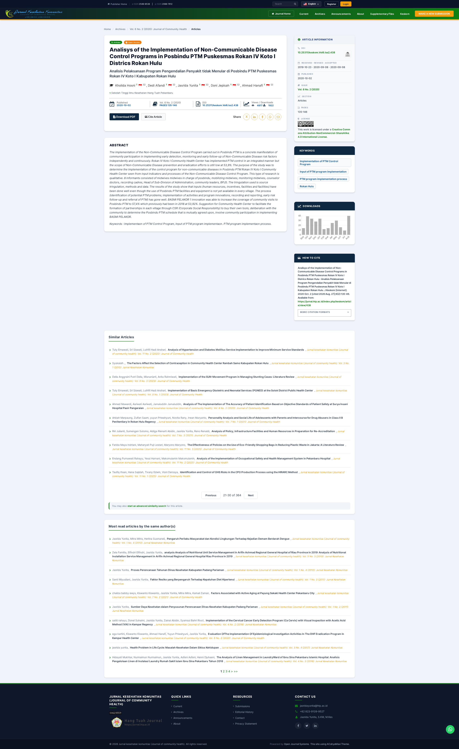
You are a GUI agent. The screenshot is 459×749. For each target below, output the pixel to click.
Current (304, 13)
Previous (210, 495)
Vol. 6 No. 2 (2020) (308, 89)
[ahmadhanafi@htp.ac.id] (272, 84)
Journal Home (283, 13)
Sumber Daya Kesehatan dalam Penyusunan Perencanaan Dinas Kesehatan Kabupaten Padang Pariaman (194, 606)
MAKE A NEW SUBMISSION (434, 13)
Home (107, 29)
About (360, 13)
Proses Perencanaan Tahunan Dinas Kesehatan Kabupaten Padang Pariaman (178, 569)
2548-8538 (144, 4)
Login (346, 4)
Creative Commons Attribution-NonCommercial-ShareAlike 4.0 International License (324, 133)
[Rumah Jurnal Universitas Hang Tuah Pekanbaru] (136, 727)
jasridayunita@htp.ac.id (314, 705)
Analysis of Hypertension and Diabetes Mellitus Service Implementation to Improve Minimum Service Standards (236, 349)
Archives (320, 13)
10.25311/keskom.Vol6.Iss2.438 (220, 105)
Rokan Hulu (307, 186)
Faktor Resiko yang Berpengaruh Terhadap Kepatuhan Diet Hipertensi (192, 579)
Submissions (242, 706)
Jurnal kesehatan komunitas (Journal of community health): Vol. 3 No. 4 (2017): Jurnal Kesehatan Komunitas (282, 647)
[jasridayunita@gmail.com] (207, 84)
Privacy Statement (246, 723)
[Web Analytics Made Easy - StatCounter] (115, 713)
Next (251, 495)
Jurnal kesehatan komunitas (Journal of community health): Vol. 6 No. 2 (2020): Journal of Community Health (207, 408)
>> (236, 671)
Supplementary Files (382, 13)
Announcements (341, 13)
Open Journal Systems (296, 744)
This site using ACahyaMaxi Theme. (330, 744)
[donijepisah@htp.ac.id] (144, 84)
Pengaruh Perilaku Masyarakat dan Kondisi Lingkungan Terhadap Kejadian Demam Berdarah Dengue (228, 538)
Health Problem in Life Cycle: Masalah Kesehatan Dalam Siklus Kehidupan (174, 647)
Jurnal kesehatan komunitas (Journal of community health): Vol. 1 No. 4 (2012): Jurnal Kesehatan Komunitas (287, 570)
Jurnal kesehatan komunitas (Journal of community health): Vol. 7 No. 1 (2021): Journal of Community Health (219, 421)
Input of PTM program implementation (323, 171)
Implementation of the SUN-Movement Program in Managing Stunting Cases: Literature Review (237, 376)
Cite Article (154, 116)
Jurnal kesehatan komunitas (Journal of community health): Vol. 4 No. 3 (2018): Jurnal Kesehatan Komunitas (286, 661)
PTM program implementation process (323, 178)
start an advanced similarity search (146, 505)
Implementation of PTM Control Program (319, 163)
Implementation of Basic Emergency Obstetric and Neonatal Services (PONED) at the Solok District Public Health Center (241, 390)
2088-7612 (167, 4)
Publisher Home (119, 4)
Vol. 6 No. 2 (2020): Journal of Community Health (158, 29)
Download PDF (125, 116)
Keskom (405, 13)
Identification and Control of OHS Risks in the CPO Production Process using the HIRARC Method (239, 472)
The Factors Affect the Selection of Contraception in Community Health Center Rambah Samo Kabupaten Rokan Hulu (198, 363)
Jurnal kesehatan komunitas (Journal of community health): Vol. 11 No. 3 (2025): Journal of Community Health (174, 449)
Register (331, 4)
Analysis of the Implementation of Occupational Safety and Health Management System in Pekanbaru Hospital (264, 458)
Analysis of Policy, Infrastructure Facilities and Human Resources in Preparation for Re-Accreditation (273, 431)
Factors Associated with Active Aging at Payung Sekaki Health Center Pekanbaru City (263, 593)
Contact (240, 717)
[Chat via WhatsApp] (450, 729)
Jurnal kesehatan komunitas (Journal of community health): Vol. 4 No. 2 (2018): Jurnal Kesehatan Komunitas (215, 624)
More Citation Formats (315, 312)
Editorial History (244, 711)
